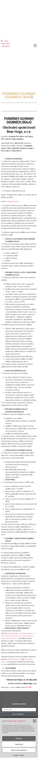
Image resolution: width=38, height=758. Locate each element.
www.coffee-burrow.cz (9, 638)
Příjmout (19, 739)
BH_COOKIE (15, 755)
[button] (34, 721)
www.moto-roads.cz (25, 636)
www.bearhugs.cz (13, 633)
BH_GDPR (21, 755)
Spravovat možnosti (19, 750)
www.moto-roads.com (9, 636)
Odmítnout (19, 744)
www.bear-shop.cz (28, 633)
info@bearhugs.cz (13, 201)
